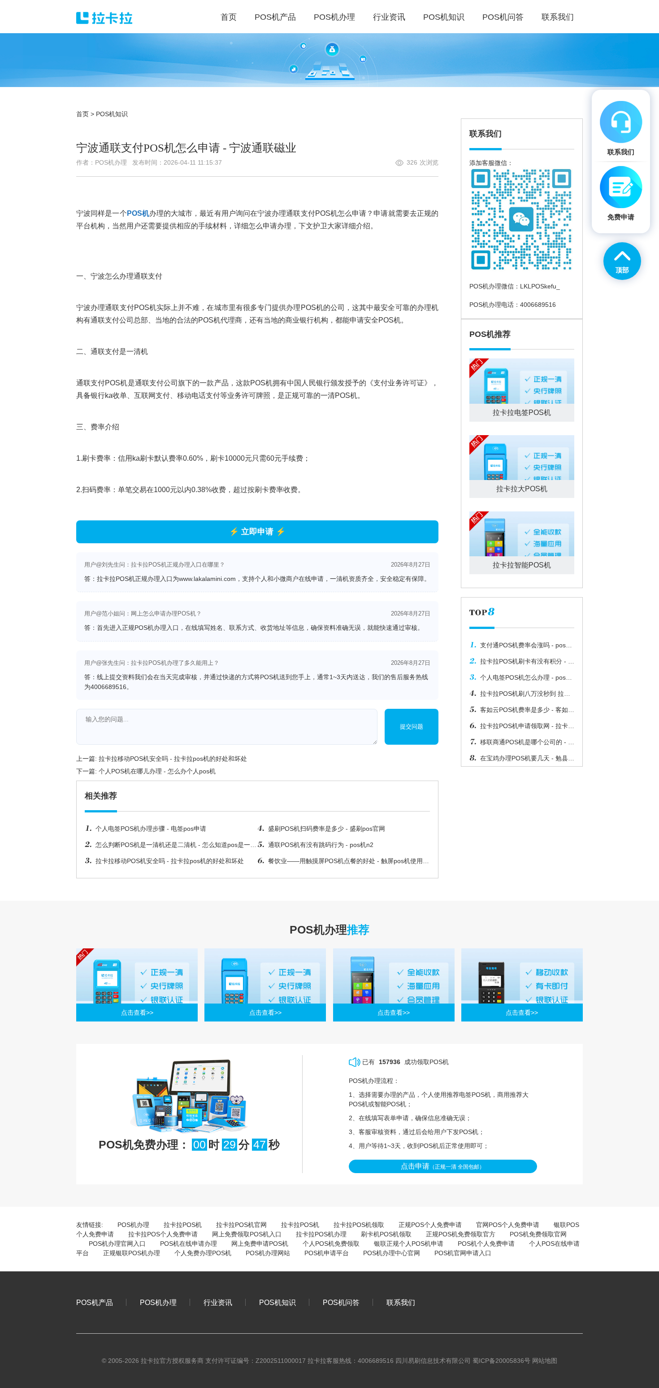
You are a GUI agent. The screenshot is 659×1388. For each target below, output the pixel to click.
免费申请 (620, 217)
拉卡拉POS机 (183, 1224)
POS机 (138, 213)
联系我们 (400, 1302)
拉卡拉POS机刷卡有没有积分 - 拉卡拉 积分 (521, 663)
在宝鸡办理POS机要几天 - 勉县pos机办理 (518, 760)
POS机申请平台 (326, 1253)
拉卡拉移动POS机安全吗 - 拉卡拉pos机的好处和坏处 (173, 758)
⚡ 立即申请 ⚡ (257, 531)
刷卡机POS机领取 (386, 1234)
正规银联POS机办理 (131, 1253)
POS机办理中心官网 (391, 1253)
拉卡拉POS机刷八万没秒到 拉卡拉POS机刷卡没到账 (519, 696)
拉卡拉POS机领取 (359, 1224)
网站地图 (544, 1360)
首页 (82, 114)
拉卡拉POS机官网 (241, 1224)
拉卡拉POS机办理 (321, 1234)
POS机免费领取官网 (538, 1234)
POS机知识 (112, 114)
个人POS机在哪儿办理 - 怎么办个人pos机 (157, 771)
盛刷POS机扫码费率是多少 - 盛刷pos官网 (326, 828)
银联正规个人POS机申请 (408, 1243)
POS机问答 (341, 1302)
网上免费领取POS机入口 (247, 1234)
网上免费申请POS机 (259, 1243)
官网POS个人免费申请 (507, 1224)
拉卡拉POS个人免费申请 (163, 1234)
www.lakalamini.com (207, 578)
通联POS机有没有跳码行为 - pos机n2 (320, 844)
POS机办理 (133, 1224)
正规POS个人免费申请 (430, 1224)
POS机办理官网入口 (117, 1243)
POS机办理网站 (268, 1253)
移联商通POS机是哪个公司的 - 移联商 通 (521, 744)
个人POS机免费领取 (331, 1243)
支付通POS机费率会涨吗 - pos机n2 (520, 647)
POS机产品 (94, 1302)
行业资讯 (218, 1302)
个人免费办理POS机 (202, 1253)
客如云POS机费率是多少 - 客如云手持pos (521, 712)
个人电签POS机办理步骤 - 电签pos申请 (150, 828)
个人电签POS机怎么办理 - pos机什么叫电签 (520, 679)
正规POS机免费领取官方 (460, 1234)
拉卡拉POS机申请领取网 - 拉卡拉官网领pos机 (521, 728)
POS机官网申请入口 (462, 1253)
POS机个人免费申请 (486, 1243)
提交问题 (411, 726)
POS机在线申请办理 (188, 1243)
